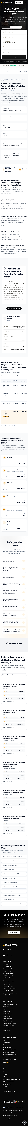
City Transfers (6, 1042)
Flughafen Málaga (7, 1030)
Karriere (5, 1074)
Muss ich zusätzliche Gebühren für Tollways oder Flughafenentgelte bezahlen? (11, 569)
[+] (8, 52)
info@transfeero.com (9, 995)
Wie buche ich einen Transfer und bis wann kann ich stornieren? (12, 614)
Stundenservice (6, 1044)
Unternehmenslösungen (10, 1049)
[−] (4, 52)
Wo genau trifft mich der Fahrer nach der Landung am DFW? (12, 560)
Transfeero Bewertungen (9, 1091)
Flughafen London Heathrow (10, 1004)
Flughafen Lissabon (7, 1018)
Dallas (23, 339)
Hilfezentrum (6, 1076)
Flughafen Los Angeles (8, 1021)
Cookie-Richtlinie (7, 1084)
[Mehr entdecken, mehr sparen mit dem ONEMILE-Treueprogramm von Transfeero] (14, 1062)
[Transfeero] (10, 945)
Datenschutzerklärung (8, 1081)
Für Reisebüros (7, 1047)
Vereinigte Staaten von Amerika (16, 343)
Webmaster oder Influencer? (11, 1054)
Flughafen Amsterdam (8, 1025)
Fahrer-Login (7, 1057)
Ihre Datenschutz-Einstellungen (14, 1107)
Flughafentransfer (7, 1040)
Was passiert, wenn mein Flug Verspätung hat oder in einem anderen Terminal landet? (10, 592)
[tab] (5, 27)
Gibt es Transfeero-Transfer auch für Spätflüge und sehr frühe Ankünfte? (12, 630)
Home (2, 79)
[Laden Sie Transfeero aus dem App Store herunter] (8, 1101)
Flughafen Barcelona (8, 1009)
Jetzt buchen (14, 932)
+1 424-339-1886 (8, 990)
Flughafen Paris (6, 1011)
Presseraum (6, 1089)
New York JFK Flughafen (8, 1013)
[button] (14, 42)
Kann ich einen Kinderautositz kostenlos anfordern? (10, 607)
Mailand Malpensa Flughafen (9, 1023)
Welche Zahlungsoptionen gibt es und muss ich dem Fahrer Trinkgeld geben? (12, 623)
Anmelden (19, 2)
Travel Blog (5, 1086)
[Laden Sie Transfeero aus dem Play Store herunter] (19, 1101)
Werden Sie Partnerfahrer (10, 1059)
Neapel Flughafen (7, 1028)
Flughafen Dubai (7, 1016)
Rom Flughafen (6, 1006)
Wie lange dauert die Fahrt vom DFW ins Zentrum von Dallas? (12, 576)
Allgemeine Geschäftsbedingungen (11, 1079)
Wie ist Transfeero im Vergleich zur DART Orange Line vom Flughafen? (11, 584)
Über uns (5, 1072)
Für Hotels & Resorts (9, 1052)
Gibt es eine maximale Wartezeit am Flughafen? (11, 600)
